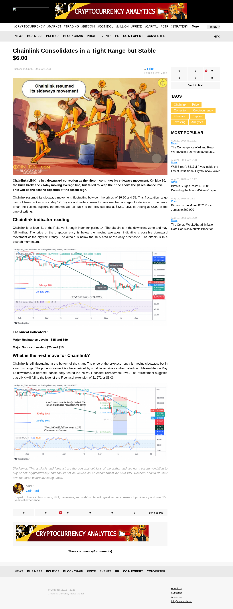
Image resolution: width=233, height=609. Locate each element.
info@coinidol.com (181, 601)
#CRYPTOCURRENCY (29, 26)
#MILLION (122, 26)
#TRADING (71, 26)
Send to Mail (156, 512)
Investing (179, 122)
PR (117, 36)
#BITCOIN (88, 26)
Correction (180, 110)
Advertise (176, 597)
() (90, 551)
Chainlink (180, 104)
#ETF (164, 26)
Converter (156, 36)
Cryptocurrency (203, 110)
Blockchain (73, 36)
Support (197, 116)
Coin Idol (32, 491)
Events (106, 36)
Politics (53, 36)
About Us (176, 588)
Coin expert (133, 36)
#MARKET (54, 26)
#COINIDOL (105, 26)
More (195, 26)
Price (91, 36)
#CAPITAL (151, 26)
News (19, 36)
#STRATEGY (179, 26)
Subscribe (177, 592)
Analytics (197, 122)
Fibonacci (180, 116)
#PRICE (136, 26)
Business (34, 36)
